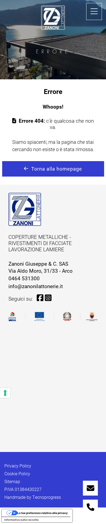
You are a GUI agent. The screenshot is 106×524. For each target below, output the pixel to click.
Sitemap (12, 481)
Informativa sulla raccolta (21, 519)
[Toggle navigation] (94, 11)
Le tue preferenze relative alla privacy (42, 513)
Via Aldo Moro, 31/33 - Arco (40, 270)
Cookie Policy (17, 473)
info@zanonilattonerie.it (35, 286)
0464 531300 (24, 278)
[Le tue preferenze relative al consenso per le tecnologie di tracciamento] (5, 393)
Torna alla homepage (56, 168)
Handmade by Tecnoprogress (32, 497)
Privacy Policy (17, 466)
